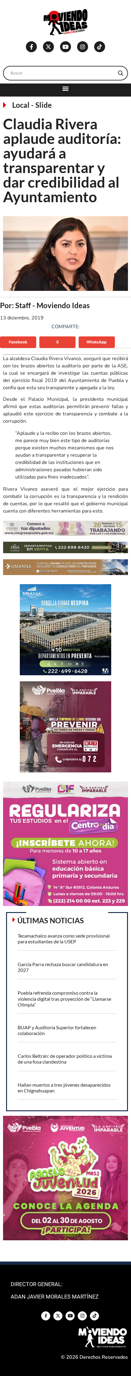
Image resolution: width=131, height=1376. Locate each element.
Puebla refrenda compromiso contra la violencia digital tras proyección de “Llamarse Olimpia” (64, 998)
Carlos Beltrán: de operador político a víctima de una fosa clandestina (65, 1058)
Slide (43, 104)
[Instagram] (82, 46)
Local (21, 104)
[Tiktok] (99, 46)
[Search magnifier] (120, 73)
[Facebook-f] (31, 46)
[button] (66, 88)
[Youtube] (65, 46)
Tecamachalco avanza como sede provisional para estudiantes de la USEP (64, 938)
